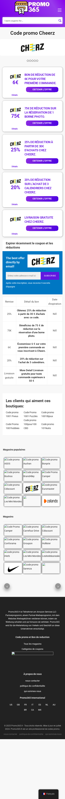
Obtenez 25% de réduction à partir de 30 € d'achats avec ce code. (31, 314)
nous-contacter (32, 680)
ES (39, 704)
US (11, 704)
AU (54, 704)
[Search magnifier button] (60, 19)
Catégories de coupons (32, 649)
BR (25, 710)
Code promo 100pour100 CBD (30, 424)
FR (25, 704)
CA (32, 710)
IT (33, 704)
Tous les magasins (33, 644)
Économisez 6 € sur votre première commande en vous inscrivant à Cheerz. (31, 347)
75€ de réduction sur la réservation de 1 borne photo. (40, 112)
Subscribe (50, 275)
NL (47, 704)
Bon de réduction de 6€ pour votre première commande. (40, 79)
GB (18, 704)
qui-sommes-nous (32, 691)
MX (39, 710)
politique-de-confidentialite (32, 686)
